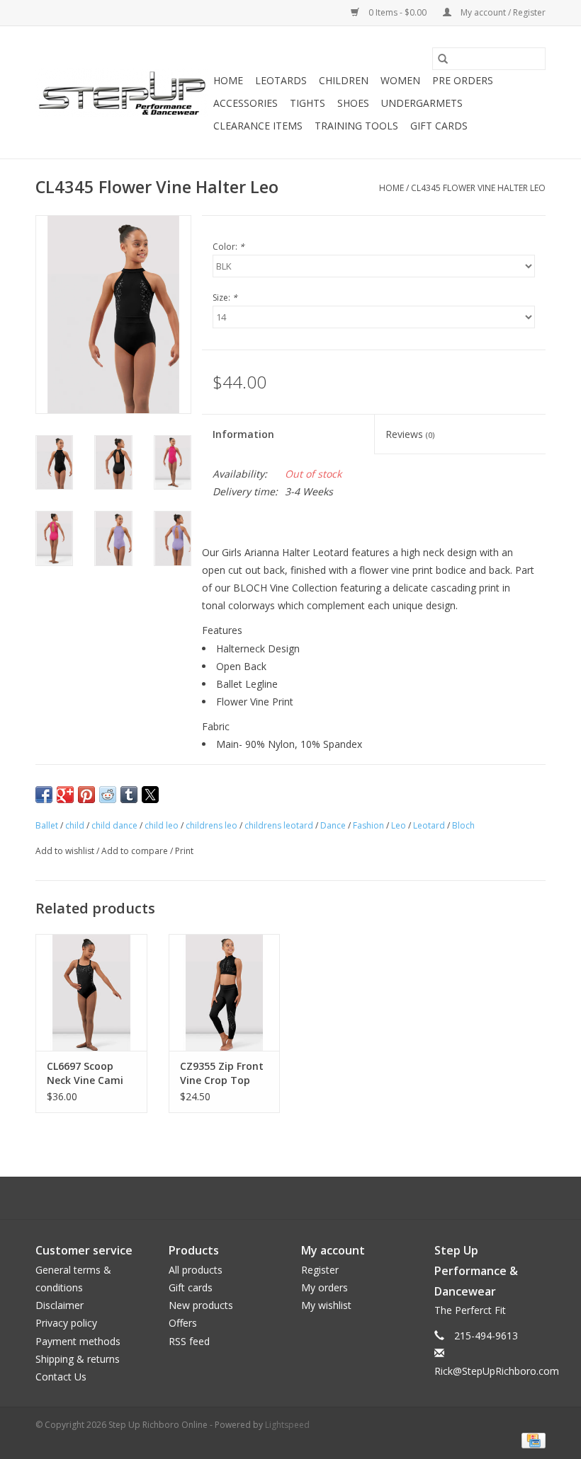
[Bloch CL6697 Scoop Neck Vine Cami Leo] (91, 992)
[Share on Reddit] (107, 794)
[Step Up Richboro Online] (122, 92)
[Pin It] (86, 794)
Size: (225, 298)
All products (195, 1269)
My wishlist (326, 1305)
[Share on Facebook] (43, 794)
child (74, 825)
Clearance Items (258, 125)
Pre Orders (462, 80)
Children (343, 80)
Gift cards (439, 125)
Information (243, 434)
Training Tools (356, 125)
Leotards (281, 80)
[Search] (442, 58)
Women (400, 80)
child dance (114, 825)
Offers (183, 1323)
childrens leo (211, 825)
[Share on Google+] (65, 794)
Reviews (409, 434)
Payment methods (77, 1341)
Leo (398, 825)
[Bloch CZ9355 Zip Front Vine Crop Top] (225, 992)
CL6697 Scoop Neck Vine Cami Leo (85, 1073)
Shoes (353, 103)
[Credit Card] (531, 1440)
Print (184, 851)
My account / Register (502, 12)
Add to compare (135, 851)
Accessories (245, 103)
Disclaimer (59, 1305)
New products (201, 1305)
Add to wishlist (65, 851)
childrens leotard (278, 825)
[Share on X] (150, 794)
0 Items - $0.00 (397, 12)
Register (320, 1269)
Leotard (429, 825)
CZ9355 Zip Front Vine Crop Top (222, 1073)
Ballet (46, 825)
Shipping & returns (77, 1359)
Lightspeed (287, 1425)
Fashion (368, 825)
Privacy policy (66, 1323)
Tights (307, 103)
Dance (333, 825)
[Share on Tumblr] (128, 794)
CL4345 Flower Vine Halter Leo (478, 188)
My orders (324, 1287)
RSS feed (189, 1341)
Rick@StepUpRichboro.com (496, 1371)
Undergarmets (422, 103)
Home (228, 80)
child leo (162, 825)
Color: (228, 247)
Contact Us (60, 1376)
